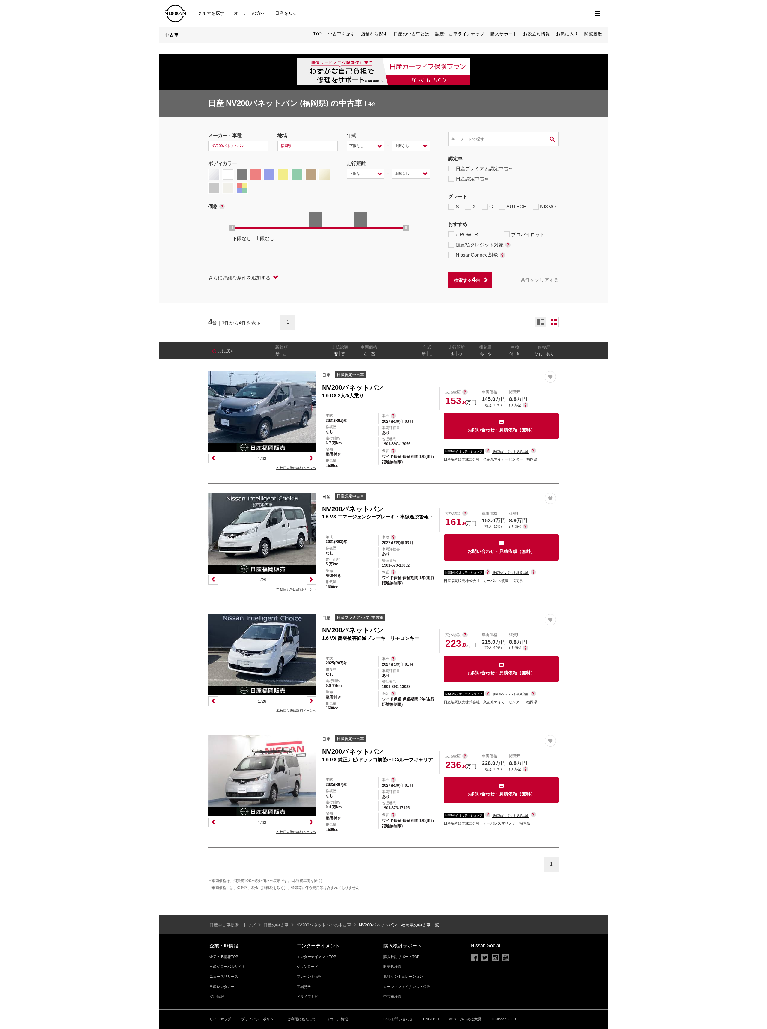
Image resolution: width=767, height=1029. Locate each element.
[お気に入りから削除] (550, 377)
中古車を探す (341, 34)
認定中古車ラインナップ (459, 34)
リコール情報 (337, 1019)
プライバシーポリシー (259, 1019)
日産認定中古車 (472, 178)
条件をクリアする (539, 279)
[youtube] (505, 957)
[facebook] (474, 957)
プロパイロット (528, 234)
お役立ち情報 (536, 34)
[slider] (232, 228)
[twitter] (484, 957)
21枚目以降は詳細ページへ (296, 468)
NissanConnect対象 (477, 255)
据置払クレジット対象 (480, 244)
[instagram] (495, 957)
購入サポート (503, 34)
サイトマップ (220, 1019)
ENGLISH (431, 1019)
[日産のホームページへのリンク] (175, 7)
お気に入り (567, 34)
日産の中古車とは (411, 34)
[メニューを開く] (597, 13)
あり (550, 354)
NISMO (548, 206)
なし (538, 354)
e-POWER (467, 234)
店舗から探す (374, 34)
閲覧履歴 (593, 34)
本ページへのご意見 (465, 1019)
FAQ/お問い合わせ (398, 1019)
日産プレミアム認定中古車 (484, 168)
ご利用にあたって (301, 1019)
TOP (317, 34)
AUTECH (516, 206)
